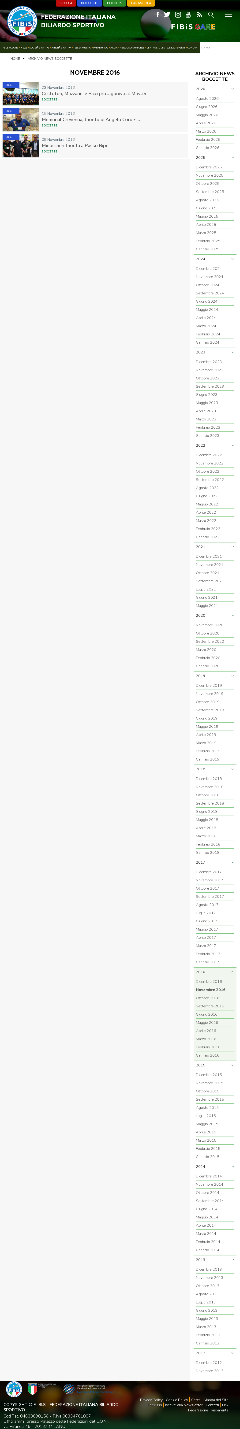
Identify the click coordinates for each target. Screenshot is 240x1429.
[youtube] (188, 15)
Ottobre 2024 (207, 285)
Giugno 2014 (207, 1209)
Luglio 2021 (206, 589)
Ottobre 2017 (207, 888)
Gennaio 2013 (207, 1343)
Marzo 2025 (206, 232)
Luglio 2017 (206, 913)
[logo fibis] (22, 35)
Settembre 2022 (210, 479)
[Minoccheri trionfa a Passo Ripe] (21, 145)
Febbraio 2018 (208, 844)
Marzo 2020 (206, 649)
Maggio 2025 (207, 216)
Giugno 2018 (207, 811)
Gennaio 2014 (207, 1250)
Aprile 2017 (206, 937)
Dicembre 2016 (209, 981)
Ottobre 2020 (207, 633)
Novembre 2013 (209, 1277)
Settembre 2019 (210, 710)
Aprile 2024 (206, 317)
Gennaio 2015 (207, 1156)
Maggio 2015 (207, 1124)
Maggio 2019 (207, 726)
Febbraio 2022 (208, 528)
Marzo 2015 (206, 1140)
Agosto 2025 (207, 200)
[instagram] (178, 15)
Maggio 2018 (207, 819)
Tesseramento (82, 47)
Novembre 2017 (209, 880)
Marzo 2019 (206, 743)
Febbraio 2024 (208, 334)
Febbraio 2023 (208, 427)
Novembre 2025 (209, 175)
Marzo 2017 (206, 945)
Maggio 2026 (207, 115)
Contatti (212, 1405)
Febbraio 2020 (208, 658)
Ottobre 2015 (207, 1091)
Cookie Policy (177, 1400)
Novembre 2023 (209, 370)
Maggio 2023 (207, 402)
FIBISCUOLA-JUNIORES (132, 47)
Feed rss (155, 1405)
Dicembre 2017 (209, 872)
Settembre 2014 (210, 1200)
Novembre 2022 (209, 463)
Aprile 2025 (206, 224)
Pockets (114, 3)
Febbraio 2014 (208, 1241)
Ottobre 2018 (207, 795)
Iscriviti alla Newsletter (183, 1405)
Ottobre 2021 (207, 572)
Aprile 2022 (206, 512)
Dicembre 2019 (209, 685)
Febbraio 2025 (208, 241)
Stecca (66, 3)
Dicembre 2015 (209, 1074)
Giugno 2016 (207, 1014)
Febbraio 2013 (208, 1335)
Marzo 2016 (206, 1039)
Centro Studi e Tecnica (161, 47)
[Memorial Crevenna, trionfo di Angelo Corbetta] (21, 119)
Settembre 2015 (210, 1099)
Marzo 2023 (206, 419)
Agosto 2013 (207, 1294)
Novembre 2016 (210, 989)
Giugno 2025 (207, 208)
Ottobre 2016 (207, 998)
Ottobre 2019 (207, 702)
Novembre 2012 (209, 1370)
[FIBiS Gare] (185, 27)
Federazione (10, 47)
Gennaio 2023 (207, 435)
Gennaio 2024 (207, 342)
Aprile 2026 (206, 123)
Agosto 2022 (207, 487)
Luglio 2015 (206, 1115)
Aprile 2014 (206, 1225)
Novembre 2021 (209, 564)
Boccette (89, 3)
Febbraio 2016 (208, 1047)
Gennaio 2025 (207, 249)
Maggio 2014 (207, 1217)
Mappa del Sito (216, 1400)
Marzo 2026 (206, 131)
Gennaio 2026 (207, 147)
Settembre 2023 (210, 386)
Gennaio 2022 (207, 537)
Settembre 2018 (210, 803)
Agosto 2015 (207, 1107)
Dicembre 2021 (209, 556)
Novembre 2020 (209, 625)
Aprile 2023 (206, 411)
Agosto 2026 (207, 98)
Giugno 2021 (207, 597)
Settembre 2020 (210, 641)
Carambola (141, 3)
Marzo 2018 (206, 836)
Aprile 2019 (206, 734)
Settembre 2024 (210, 293)
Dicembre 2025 (209, 167)
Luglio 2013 (206, 1302)
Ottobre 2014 (207, 1192)
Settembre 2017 (210, 896)
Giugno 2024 (207, 301)
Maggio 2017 (207, 929)
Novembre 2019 (209, 693)
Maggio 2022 (207, 504)
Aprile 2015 (206, 1132)
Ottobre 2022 (207, 471)
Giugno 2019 (207, 718)
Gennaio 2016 (207, 1055)
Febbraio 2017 (208, 954)
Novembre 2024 (209, 276)
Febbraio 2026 (208, 139)
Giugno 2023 (207, 394)
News (24, 47)
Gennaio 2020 (207, 666)
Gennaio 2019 (207, 759)
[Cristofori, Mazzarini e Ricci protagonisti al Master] (21, 93)
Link (225, 1405)
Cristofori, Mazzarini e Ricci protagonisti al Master (94, 93)
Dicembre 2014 (209, 1176)
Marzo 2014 (206, 1233)
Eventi (181, 47)
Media (113, 47)
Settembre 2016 (210, 1006)
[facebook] (157, 15)
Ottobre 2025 (207, 183)
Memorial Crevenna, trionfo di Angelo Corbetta (92, 119)
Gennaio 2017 (207, 962)
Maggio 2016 (207, 1022)
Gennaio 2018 (207, 852)
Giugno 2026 (207, 106)
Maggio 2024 (207, 309)
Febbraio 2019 (208, 751)
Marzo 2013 (206, 1326)
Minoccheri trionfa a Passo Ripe (75, 145)
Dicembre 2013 (209, 1269)
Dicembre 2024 (209, 268)
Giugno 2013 (207, 1310)
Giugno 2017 (207, 921)
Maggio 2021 (207, 605)
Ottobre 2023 (207, 378)
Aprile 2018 (206, 828)
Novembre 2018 (209, 787)
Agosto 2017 (207, 904)
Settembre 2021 (210, 581)
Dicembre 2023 (209, 361)
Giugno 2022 (207, 496)
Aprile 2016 (206, 1030)
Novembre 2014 (209, 1184)
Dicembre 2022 (209, 455)
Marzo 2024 (206, 326)
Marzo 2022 (206, 520)
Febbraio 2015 (208, 1148)
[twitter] (167, 15)
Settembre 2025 (210, 191)
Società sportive (39, 47)
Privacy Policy (151, 1400)
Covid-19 (192, 47)
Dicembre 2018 (209, 778)
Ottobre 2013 (207, 1285)
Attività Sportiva (61, 47)
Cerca (196, 1400)
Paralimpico (100, 47)
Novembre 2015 (209, 1083)
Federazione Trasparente (208, 1410)
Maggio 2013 (207, 1318)
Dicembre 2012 (209, 1362)
